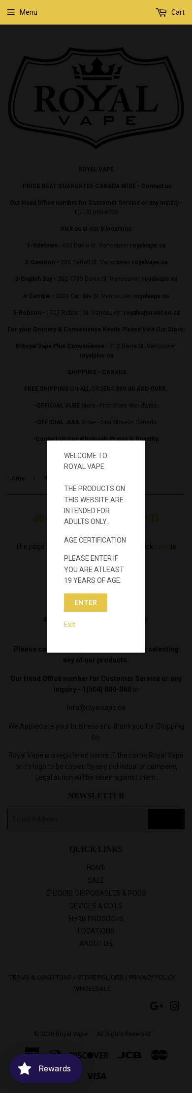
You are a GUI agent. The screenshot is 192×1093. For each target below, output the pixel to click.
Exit (69, 624)
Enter (85, 603)
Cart (177, 12)
